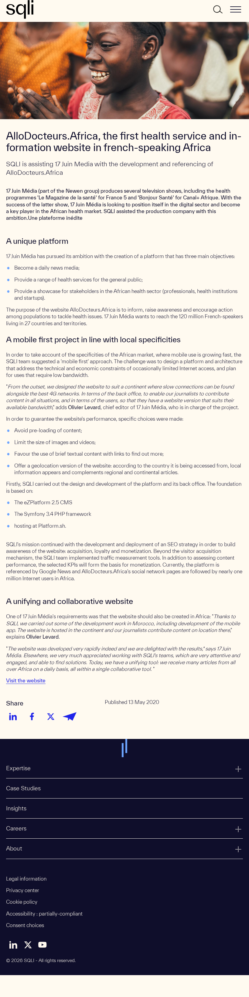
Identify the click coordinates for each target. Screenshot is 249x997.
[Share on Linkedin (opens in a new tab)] (13, 716)
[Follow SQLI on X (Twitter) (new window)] (28, 944)
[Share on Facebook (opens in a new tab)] (32, 716)
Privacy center (22, 890)
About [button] (14, 848)
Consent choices (25, 925)
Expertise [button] (18, 768)
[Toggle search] (217, 9)
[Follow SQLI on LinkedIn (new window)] (13, 944)
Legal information (26, 878)
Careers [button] (16, 828)
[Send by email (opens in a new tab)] (70, 716)
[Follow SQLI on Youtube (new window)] (42, 944)
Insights (16, 808)
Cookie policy (21, 902)
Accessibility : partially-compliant (44, 913)
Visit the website (26, 680)
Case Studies (23, 788)
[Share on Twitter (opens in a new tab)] (51, 716)
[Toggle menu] (235, 9)
